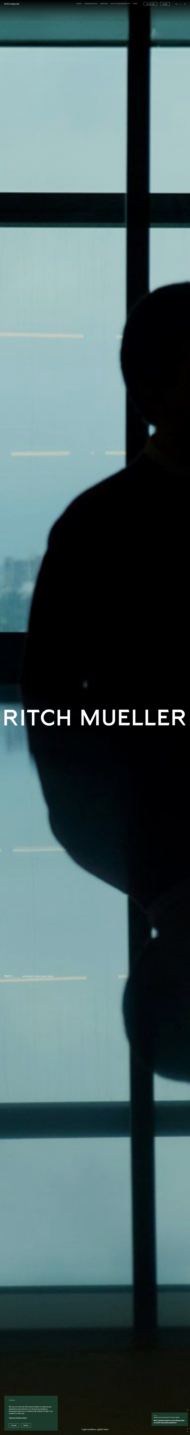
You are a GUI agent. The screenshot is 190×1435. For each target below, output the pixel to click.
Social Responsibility (120, 3)
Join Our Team (150, 4)
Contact (165, 4)
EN (180, 4)
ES (176, 4)
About (79, 3)
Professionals (91, 3)
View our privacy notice (18, 1418)
